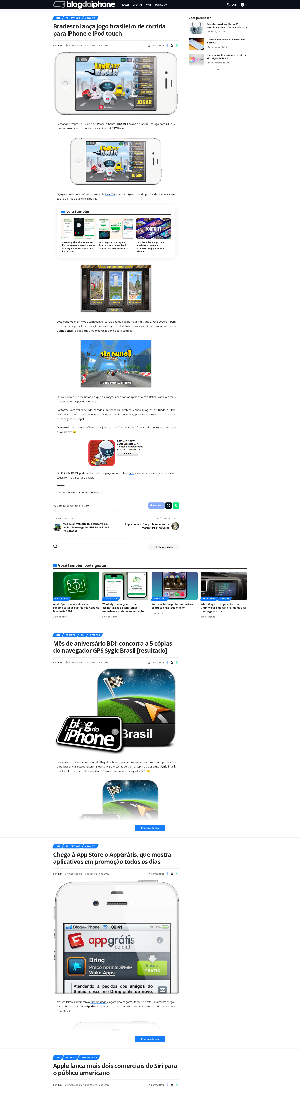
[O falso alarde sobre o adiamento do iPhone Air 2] (196, 44)
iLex (60, 45)
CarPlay (224, 598)
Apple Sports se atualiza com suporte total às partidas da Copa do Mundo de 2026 (76, 607)
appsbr (71, 492)
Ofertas (95, 635)
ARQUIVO (90, 18)
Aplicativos (73, 18)
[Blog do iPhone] (85, 4)
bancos (83, 492)
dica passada (98, 1002)
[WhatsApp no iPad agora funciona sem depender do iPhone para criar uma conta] (116, 228)
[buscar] (228, 4)
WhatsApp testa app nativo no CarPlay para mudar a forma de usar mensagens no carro (223, 607)
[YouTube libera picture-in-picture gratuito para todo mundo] (175, 586)
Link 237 (110, 194)
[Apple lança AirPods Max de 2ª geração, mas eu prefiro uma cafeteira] (196, 28)
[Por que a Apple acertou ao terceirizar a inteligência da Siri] (196, 59)
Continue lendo (150, 828)
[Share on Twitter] (172, 45)
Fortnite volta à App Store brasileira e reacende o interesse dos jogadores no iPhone (150, 247)
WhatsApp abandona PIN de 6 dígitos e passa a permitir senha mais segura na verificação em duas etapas (78, 247)
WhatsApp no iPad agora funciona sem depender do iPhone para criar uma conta (114, 245)
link (131, 473)
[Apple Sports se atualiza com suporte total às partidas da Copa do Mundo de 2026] (76, 586)
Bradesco (96, 492)
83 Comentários (165, 547)
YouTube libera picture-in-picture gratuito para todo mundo (173, 605)
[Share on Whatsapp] (177, 45)
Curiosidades (89, 1057)
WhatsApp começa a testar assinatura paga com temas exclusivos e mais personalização (123, 607)
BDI (83, 635)
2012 (57, 18)
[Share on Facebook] (167, 45)
